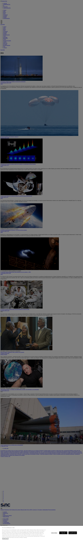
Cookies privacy (5, 538)
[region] (41, 533)
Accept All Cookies (72, 532)
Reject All (63, 532)
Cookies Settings (54, 532)
